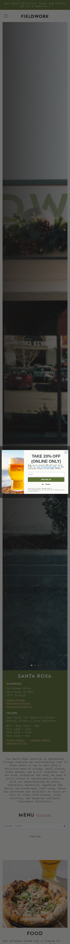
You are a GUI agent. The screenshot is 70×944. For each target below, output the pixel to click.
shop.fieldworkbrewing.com (48, 467)
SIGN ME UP (46, 479)
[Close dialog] (66, 452)
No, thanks (46, 484)
